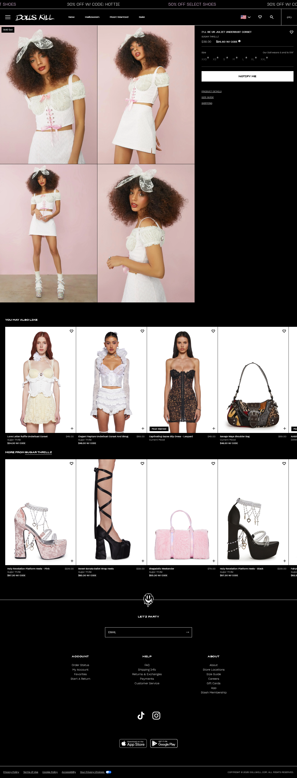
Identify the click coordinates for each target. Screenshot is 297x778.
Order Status (80, 665)
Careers (213, 679)
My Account (80, 669)
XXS (204, 59)
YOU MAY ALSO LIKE (21, 319)
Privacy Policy (11, 772)
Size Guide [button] (208, 97)
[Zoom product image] (48, 94)
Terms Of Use (30, 772)
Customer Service (147, 683)
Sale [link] (142, 17)
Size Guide (214, 674)
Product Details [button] (212, 91)
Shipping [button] (207, 103)
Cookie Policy (50, 772)
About (214, 665)
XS (214, 59)
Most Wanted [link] (119, 17)
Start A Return (80, 679)
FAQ (147, 665)
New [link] (71, 17)
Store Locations (214, 669)
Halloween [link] (92, 17)
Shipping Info (147, 669)
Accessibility (69, 772)
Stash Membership (214, 692)
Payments (147, 679)
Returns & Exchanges (147, 674)
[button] (92, 4)
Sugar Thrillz (210, 37)
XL (252, 59)
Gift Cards (213, 683)
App (213, 688)
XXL (263, 59)
